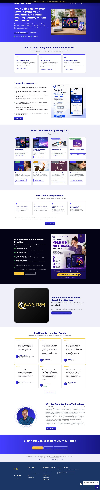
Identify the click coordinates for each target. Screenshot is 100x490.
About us (30, 471)
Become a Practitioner (61, 447)
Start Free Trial (33, 32)
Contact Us (61, 459)
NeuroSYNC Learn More (57, 155)
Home (44, 470)
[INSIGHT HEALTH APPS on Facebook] (15, 475)
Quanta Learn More (38, 157)
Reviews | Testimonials (33, 470)
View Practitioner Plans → (47, 69)
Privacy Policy (48, 459)
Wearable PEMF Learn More (76, 180)
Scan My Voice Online (20, 180)
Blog (29, 475)
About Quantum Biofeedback (34, 473)
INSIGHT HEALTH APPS (22, 3)
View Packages (48, 447)
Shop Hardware (46, 477)
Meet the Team (50, 428)
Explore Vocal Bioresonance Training (61, 313)
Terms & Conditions (40, 459)
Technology (45, 473)
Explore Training (30, 273)
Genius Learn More (20, 155)
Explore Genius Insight (21, 32)
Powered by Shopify (17, 478)
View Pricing (19, 118)
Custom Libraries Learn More (59, 182)
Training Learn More (38, 180)
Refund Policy (55, 459)
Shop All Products (46, 475)
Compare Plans (19, 273)
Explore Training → (70, 69)
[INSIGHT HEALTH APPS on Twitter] (17, 475)
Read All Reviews (50, 392)
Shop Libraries (46, 479)
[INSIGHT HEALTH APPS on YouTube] (20, 475)
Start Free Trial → (21, 68)
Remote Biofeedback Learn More (78, 154)
